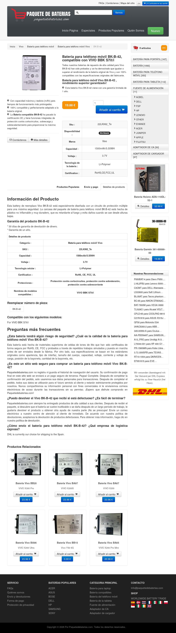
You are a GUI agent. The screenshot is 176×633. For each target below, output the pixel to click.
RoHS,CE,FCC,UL (104, 172)
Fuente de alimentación (102, 604)
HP (137, 110)
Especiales (88, 30)
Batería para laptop (100, 588)
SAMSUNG (54, 609)
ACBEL (140, 97)
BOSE (51, 596)
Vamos (119, 12)
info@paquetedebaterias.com (147, 588)
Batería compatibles (100, 592)
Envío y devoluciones (18, 596)
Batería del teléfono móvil (103, 596)
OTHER (140, 119)
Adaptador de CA (99, 609)
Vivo (21, 46)
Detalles (144, 206)
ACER (139, 128)
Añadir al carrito (110, 109)
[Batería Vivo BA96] (26, 524)
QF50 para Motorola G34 (146, 322)
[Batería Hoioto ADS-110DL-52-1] (150, 178)
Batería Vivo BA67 (108, 483)
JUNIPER (141, 133)
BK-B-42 (17, 309)
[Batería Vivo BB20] (26, 464)
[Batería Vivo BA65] (109, 524)
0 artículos (145, 48)
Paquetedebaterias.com (20, 372)
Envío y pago (91, 186)
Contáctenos (112, 3)
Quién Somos (136, 30)
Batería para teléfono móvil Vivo (74, 46)
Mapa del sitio (128, 3)
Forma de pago (15, 600)
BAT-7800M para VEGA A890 (148, 305)
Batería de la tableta (101, 600)
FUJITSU (140, 141)
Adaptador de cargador (102, 613)
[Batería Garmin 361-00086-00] (150, 230)
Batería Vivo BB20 (26, 483)
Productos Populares (111, 30)
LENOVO (140, 115)
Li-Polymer (105, 164)
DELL (139, 101)
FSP (138, 106)
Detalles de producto (114, 186)
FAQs (101, 3)
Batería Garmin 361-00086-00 (150, 251)
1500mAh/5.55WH (105, 148)
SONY (51, 613)
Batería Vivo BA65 (108, 542)
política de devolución (28, 420)
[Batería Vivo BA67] (109, 464)
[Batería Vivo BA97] (67, 464)
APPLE (140, 137)
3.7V (104, 155)
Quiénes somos (15, 592)
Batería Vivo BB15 (67, 542)
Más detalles (40, 140)
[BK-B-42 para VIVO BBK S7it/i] (33, 72)
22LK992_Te (105, 124)
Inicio (12, 46)
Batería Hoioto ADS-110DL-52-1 (150, 198)
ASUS (51, 592)
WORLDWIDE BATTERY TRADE (148, 598)
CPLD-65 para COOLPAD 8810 (149, 313)
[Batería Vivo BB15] (67, 524)
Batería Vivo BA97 (67, 483)
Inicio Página (70, 30)
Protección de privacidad (20, 604)
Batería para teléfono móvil (40, 46)
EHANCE (140, 124)
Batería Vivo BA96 (26, 542)
